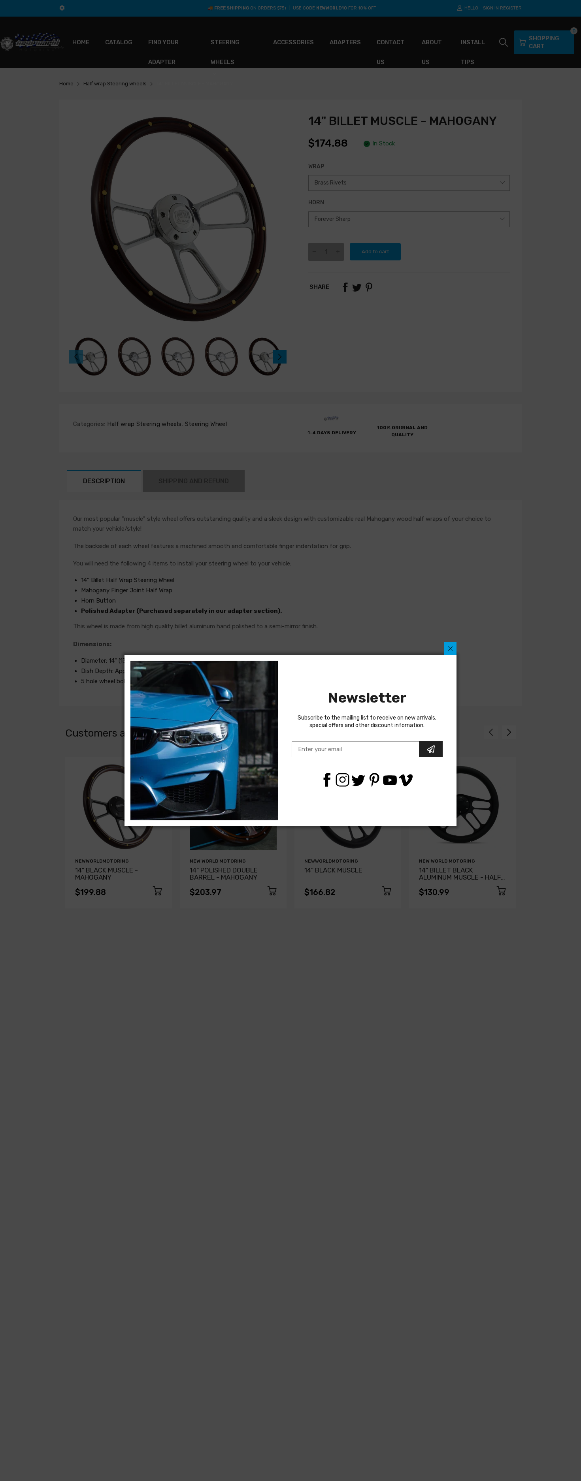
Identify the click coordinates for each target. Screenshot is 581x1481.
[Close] (450, 648)
